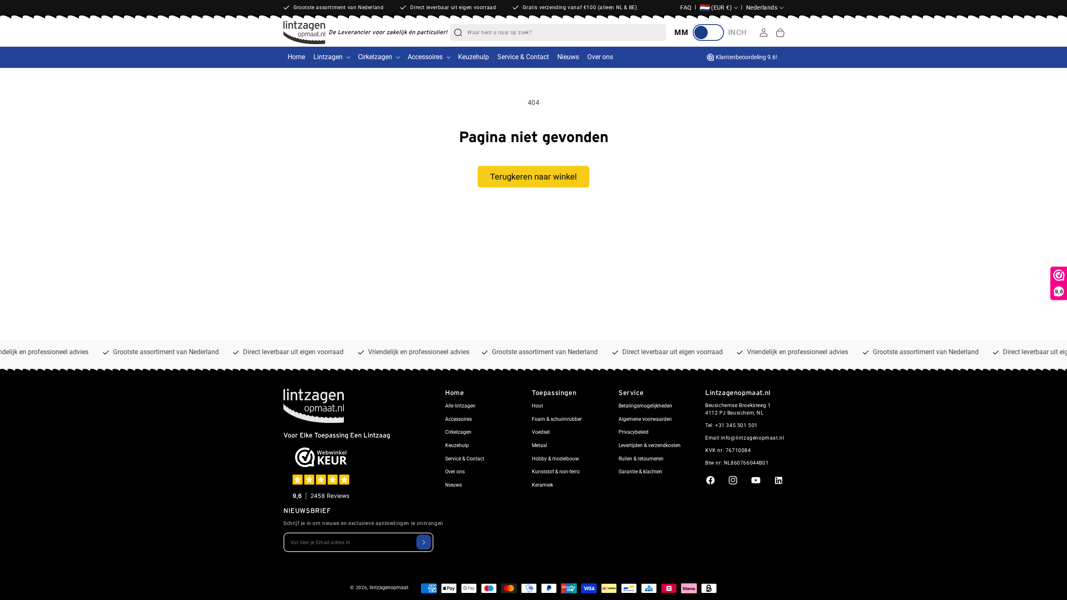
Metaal (539, 445)
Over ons (455, 472)
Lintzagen (328, 57)
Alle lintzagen (460, 406)
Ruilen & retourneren (641, 459)
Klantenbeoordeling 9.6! (746, 57)
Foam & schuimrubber (557, 419)
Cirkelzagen (375, 57)
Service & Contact (464, 459)
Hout (537, 406)
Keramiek (542, 485)
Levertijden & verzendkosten (650, 445)
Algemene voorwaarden (645, 419)
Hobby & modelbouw (555, 459)
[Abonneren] (423, 542)
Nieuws (453, 485)
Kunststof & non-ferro (556, 472)
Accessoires (425, 57)
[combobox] (566, 32)
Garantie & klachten (640, 472)
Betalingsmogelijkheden (645, 406)
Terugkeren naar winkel (533, 177)
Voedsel (541, 432)
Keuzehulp (457, 445)
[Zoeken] (458, 32)
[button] (780, 32)
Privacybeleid (634, 432)
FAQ (686, 7)
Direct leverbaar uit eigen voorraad (453, 7)
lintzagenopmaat (389, 587)
